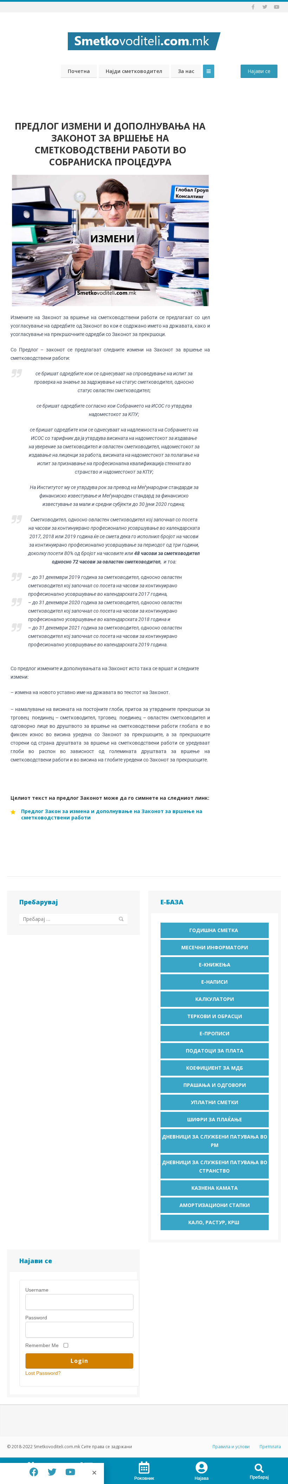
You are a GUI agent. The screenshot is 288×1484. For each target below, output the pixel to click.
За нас (186, 71)
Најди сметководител (134, 71)
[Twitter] (52, 1471)
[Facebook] (33, 1471)
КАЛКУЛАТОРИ (214, 999)
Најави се (259, 71)
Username (36, 1290)
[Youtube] (70, 1471)
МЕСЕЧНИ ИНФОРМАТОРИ (214, 947)
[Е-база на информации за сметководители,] (144, 39)
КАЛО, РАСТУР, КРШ (214, 1222)
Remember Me (42, 1345)
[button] (259, 1468)
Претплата (270, 1447)
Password (36, 1317)
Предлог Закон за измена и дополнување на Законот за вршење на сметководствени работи (111, 814)
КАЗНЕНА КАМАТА (214, 1188)
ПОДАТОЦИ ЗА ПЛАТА (214, 1050)
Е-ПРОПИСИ (214, 1033)
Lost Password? (43, 1373)
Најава (202, 1478)
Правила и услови (231, 1447)
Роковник (144, 1478)
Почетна (79, 71)
